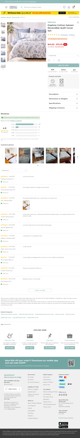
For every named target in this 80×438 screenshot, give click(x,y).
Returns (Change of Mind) (50, 392)
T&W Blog (30, 413)
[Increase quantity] (59, 60)
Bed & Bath (3, 17)
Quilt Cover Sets (15, 17)
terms (47, 366)
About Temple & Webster (35, 403)
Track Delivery (47, 379)
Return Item (46, 384)
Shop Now (9, 348)
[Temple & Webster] (13, 7)
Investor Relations (33, 418)
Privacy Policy (11, 409)
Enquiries (30, 415)
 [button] (2, 157)
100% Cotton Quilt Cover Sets (9, 314)
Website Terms (47, 402)
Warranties (46, 399)
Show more (40, 290)
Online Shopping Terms (49, 404)
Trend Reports (32, 405)
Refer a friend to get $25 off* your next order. (20, 1)
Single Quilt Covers (6, 317)
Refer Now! (33, 1)
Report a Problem (48, 382)
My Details (31, 377)
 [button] (77, 157)
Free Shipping (47, 394)
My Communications (33, 382)
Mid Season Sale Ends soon (58, 39)
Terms (13, 404)
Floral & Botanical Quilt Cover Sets (44, 314)
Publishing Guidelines (16, 120)
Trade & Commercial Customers (33, 395)
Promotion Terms (48, 397)
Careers (30, 408)
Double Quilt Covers (32, 317)
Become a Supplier (33, 389)
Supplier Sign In (32, 392)
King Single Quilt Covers (19, 317)
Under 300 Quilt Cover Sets (26, 314)
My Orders (31, 379)
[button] (39, 165)
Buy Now (30, 348)
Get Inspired (49, 348)
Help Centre (46, 377)
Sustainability (31, 410)
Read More (70, 348)
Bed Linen (9, 17)
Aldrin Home (52, 22)
